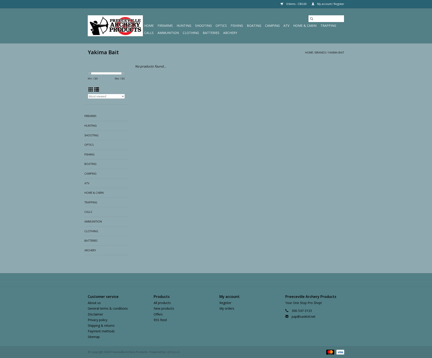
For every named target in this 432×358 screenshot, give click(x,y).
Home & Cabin (305, 25)
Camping (272, 25)
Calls (149, 33)
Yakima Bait (336, 52)
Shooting (203, 25)
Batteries (211, 33)
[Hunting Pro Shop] (115, 25)
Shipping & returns (101, 325)
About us (94, 303)
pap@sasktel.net (303, 316)
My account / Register (330, 4)
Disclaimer (95, 314)
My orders (226, 308)
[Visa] (339, 352)
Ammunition (168, 33)
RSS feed (160, 320)
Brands (320, 52)
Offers (158, 314)
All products (162, 303)
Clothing (191, 33)
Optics (221, 25)
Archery (230, 33)
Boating (254, 25)
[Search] (311, 18)
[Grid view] (90, 89)
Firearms (165, 25)
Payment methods (101, 331)
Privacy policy (97, 320)
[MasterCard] (330, 352)
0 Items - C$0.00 (296, 4)
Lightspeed (173, 352)
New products (164, 308)
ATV (286, 25)
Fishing (237, 25)
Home (149, 25)
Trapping (328, 25)
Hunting (184, 25)
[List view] (96, 89)
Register (225, 303)
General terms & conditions (108, 308)
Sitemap (94, 337)
